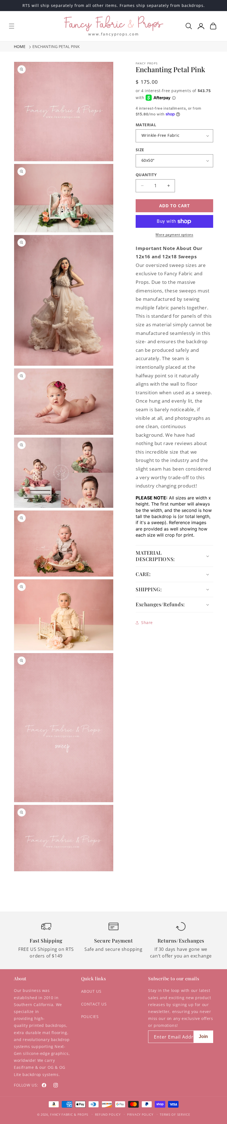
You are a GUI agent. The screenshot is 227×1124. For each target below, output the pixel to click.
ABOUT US (91, 991)
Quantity (146, 174)
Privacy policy (140, 1114)
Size (140, 149)
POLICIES (90, 1016)
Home (19, 46)
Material (146, 124)
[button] (12, 26)
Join (203, 1036)
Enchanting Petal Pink (56, 46)
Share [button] (147, 622)
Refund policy (108, 1114)
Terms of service (175, 1114)
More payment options (174, 234)
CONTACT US (94, 1004)
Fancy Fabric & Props (69, 1114)
